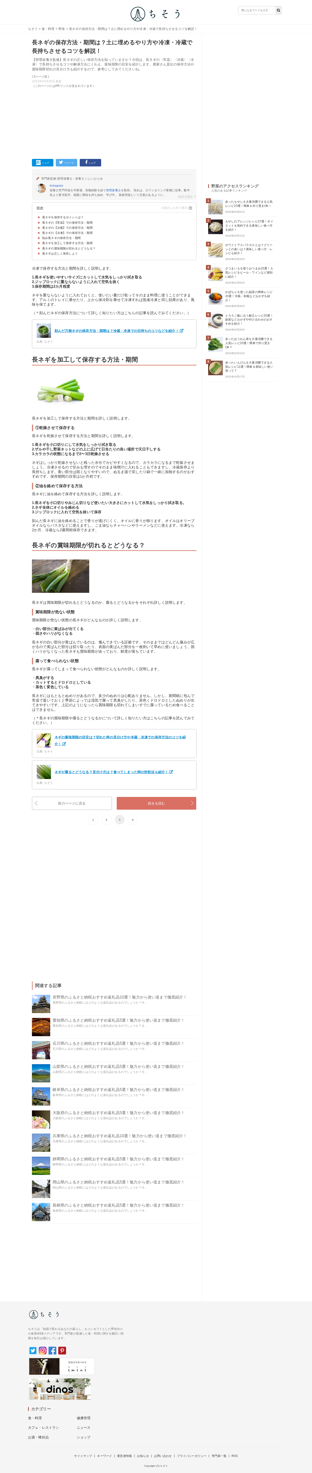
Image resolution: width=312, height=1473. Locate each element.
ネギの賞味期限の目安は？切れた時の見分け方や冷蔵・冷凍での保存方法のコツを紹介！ (120, 740)
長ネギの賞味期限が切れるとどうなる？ (69, 248)
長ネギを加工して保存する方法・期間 (67, 243)
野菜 (61, 29)
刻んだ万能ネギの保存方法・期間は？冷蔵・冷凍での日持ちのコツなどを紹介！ (117, 331)
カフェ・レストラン (43, 1427)
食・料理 (48, 29)
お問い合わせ (163, 1456)
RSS (235, 1456)
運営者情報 (124, 1456)
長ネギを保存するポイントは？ (63, 217)
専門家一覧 (219, 1456)
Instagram (56, 185)
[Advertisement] (114, 122)
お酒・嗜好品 (38, 1437)
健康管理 (84, 1418)
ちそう (33, 29)
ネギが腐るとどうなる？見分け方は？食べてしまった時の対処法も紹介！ (111, 772)
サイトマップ (83, 1456)
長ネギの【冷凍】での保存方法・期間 (67, 233)
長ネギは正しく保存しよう (60, 253)
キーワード (104, 1456)
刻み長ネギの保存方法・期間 (61, 238)
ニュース (84, 1427)
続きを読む (156, 803)
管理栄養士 (113, 190)
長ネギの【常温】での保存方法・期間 (67, 222)
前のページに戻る (72, 803)
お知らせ (143, 1456)
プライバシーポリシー (192, 1456)
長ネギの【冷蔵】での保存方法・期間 (67, 227)
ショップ (84, 1437)
